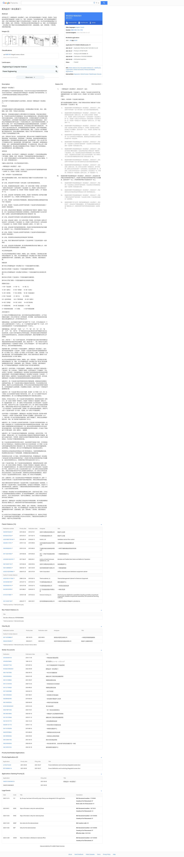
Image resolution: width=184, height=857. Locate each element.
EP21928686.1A (7, 768)
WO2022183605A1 (8, 669)
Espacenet (77, 74)
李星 (81, 30)
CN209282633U (7, 548)
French (82, 27)
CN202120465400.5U (9, 781)
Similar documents (78, 69)
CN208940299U (7, 698)
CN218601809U (7, 713)
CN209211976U (7, 543)
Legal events (69, 69)
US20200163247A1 (8, 559)
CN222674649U (7, 641)
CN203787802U (7, 732)
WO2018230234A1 (8, 706)
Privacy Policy (106, 854)
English (78, 27)
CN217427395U (7, 672)
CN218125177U (7, 721)
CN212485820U (7, 568)
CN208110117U (7, 724)
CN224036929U (7, 743)
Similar (94, 22)
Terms (98, 854)
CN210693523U (7, 702)
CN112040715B (7, 601)
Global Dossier (84, 74)
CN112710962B (7, 687)
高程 (75, 30)
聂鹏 (72, 30)
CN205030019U (7, 585)
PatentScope (92, 74)
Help (114, 854)
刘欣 (78, 30)
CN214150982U (7, 680)
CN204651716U (7, 665)
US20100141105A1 (8, 578)
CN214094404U (7, 695)
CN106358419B (7, 582)
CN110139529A (7, 728)
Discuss (99, 74)
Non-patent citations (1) (86, 67)
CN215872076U (7, 747)
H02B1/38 (8, 54)
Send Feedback (79, 854)
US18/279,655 (7, 765)
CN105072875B (7, 589)
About (70, 854)
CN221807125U (7, 710)
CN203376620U (7, 532)
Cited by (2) (97, 67)
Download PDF (72, 22)
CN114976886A (7, 637)
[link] (13, 55)
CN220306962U (7, 676)
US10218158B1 (7, 595)
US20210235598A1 (8, 571)
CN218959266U (7, 736)
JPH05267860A (7, 661)
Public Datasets (90, 854)
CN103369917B (7, 657)
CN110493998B (7, 691)
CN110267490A (7, 554)
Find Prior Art (84, 22)
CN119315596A (7, 717)
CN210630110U (7, 564)
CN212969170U (7, 739)
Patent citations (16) (74, 67)
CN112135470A (7, 683)
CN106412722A (7, 535)
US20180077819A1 (8, 539)
